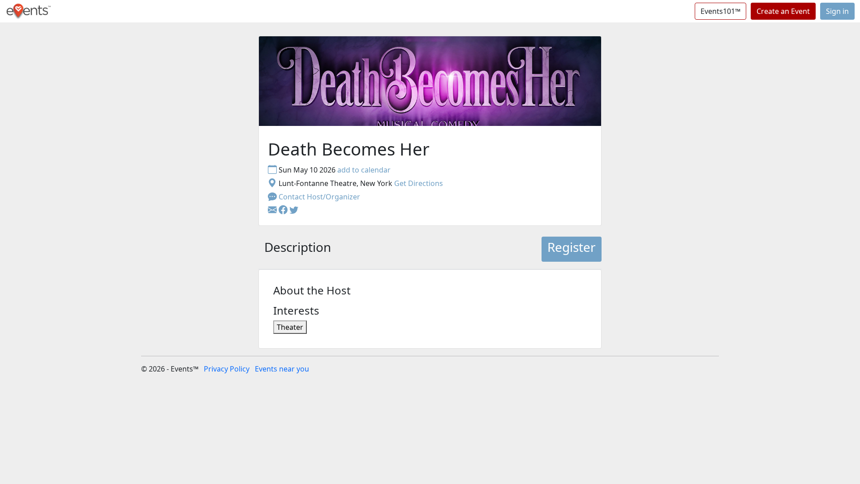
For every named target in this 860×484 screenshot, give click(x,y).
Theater (290, 327)
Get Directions (418, 183)
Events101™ (720, 11)
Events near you (282, 369)
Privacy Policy (226, 369)
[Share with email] (273, 210)
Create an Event (783, 11)
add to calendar (364, 170)
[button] (284, 210)
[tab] (297, 249)
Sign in (837, 11)
